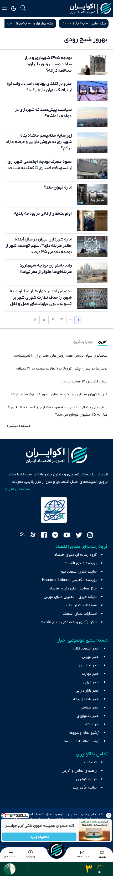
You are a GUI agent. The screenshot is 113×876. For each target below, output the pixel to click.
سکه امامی (98, 23)
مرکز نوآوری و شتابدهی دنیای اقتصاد (68, 622)
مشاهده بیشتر (19, 426)
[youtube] (66, 535)
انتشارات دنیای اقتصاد (80, 613)
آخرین (102, 341)
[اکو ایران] (90, 8)
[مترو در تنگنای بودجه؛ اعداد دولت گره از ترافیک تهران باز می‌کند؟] (92, 91)
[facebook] (44, 535)
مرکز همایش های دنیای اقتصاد (73, 588)
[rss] (22, 535)
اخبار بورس (90, 657)
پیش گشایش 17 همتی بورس (84, 381)
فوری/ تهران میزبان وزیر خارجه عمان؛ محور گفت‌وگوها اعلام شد (58, 394)
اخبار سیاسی (89, 707)
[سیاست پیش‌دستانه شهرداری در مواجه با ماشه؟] (92, 117)
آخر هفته (92, 724)
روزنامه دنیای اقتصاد (81, 563)
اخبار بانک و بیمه (86, 699)
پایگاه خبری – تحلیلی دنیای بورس (70, 596)
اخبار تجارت (90, 673)
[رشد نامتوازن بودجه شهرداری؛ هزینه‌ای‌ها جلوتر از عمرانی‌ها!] (92, 272)
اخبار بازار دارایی (87, 690)
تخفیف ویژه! (39, 836)
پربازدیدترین (83, 341)
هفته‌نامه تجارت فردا (81, 605)
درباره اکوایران (86, 779)
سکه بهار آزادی (43, 23)
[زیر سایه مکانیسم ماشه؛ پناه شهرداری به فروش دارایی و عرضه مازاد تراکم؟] (92, 142)
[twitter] (79, 535)
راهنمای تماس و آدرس (79, 770)
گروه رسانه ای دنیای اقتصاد (75, 554)
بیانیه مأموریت (85, 787)
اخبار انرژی (91, 682)
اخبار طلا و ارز (89, 665)
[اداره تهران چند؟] (92, 194)
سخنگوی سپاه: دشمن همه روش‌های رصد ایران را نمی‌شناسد (60, 355)
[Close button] (109, 815)
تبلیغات (90, 762)
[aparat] (33, 535)
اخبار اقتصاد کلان (86, 648)
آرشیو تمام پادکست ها (81, 741)
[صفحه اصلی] (56, 850)
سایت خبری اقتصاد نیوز (78, 571)
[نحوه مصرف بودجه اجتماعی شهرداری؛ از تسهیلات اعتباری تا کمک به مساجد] (92, 169)
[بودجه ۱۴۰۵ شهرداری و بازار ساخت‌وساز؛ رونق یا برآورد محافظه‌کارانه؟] (92, 65)
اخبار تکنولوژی (88, 715)
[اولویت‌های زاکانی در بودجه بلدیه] (92, 220)
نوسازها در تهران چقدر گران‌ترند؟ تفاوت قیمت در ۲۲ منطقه (61, 368)
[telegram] (55, 535)
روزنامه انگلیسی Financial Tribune (69, 580)
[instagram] (90, 535)
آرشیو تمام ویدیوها (84, 732)
